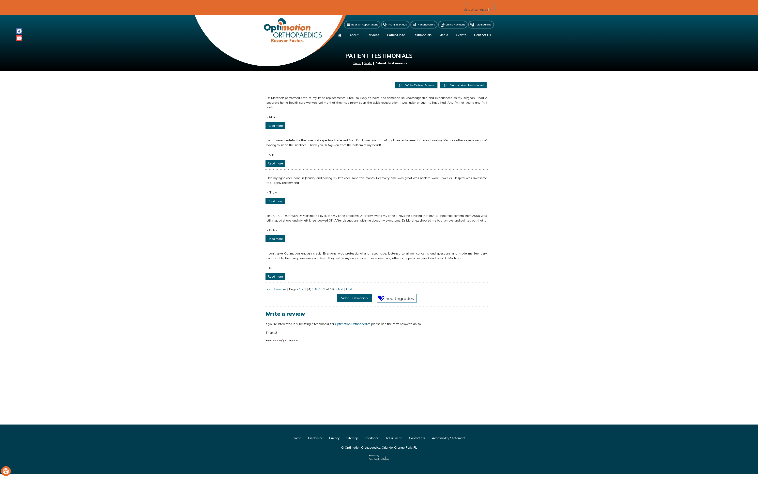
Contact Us (482, 35)
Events (461, 35)
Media (443, 35)
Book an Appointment (364, 24)
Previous (280, 289)
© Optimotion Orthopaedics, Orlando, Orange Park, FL (379, 447)
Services (373, 35)
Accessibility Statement (448, 438)
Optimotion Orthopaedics (353, 324)
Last (349, 289)
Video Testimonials (354, 298)
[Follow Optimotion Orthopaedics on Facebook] (19, 31)
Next (339, 289)
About (354, 35)
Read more (275, 126)
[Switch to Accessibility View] (6, 471)
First (268, 289)
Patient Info (396, 35)
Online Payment (455, 24)
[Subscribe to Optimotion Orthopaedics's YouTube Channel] (19, 38)
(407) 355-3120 (397, 24)
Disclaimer (315, 438)
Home (357, 63)
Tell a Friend (393, 438)
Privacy (334, 438)
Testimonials (422, 35)
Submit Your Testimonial (467, 85)
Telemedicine (484, 24)
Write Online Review (419, 85)
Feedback (372, 438)
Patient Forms (426, 24)
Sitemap (352, 438)
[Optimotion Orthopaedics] (293, 30)
